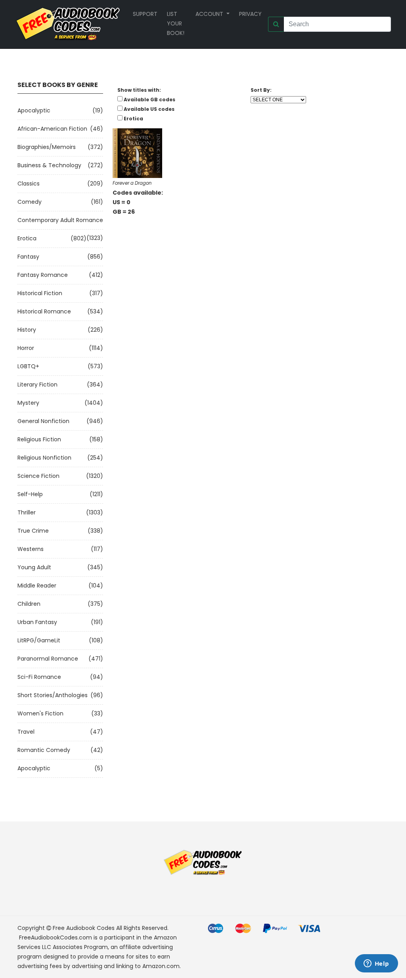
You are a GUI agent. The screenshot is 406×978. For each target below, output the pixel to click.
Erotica (26, 238)
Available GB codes (149, 99)
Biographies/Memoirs (46, 147)
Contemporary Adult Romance (60, 220)
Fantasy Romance (42, 275)
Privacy (250, 14)
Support (145, 14)
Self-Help (30, 494)
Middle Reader (36, 586)
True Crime (33, 531)
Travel (25, 732)
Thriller (26, 512)
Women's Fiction (40, 713)
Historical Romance (44, 311)
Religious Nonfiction (44, 458)
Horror (25, 348)
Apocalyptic (33, 110)
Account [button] (210, 14)
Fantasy (28, 257)
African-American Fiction (52, 129)
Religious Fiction (39, 439)
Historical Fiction (39, 293)
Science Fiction (38, 476)
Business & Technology (49, 165)
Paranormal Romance (47, 659)
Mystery (28, 403)
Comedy (29, 202)
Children (28, 604)
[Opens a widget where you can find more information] (376, 964)
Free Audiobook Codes (84, 928)
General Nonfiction (43, 421)
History (26, 330)
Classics (28, 183)
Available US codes (149, 109)
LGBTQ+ (28, 366)
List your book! (175, 23)
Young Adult (34, 567)
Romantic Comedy (43, 750)
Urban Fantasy (37, 622)
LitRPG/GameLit (38, 640)
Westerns (30, 549)
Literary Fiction (37, 384)
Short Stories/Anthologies (52, 695)
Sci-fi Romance (39, 677)
